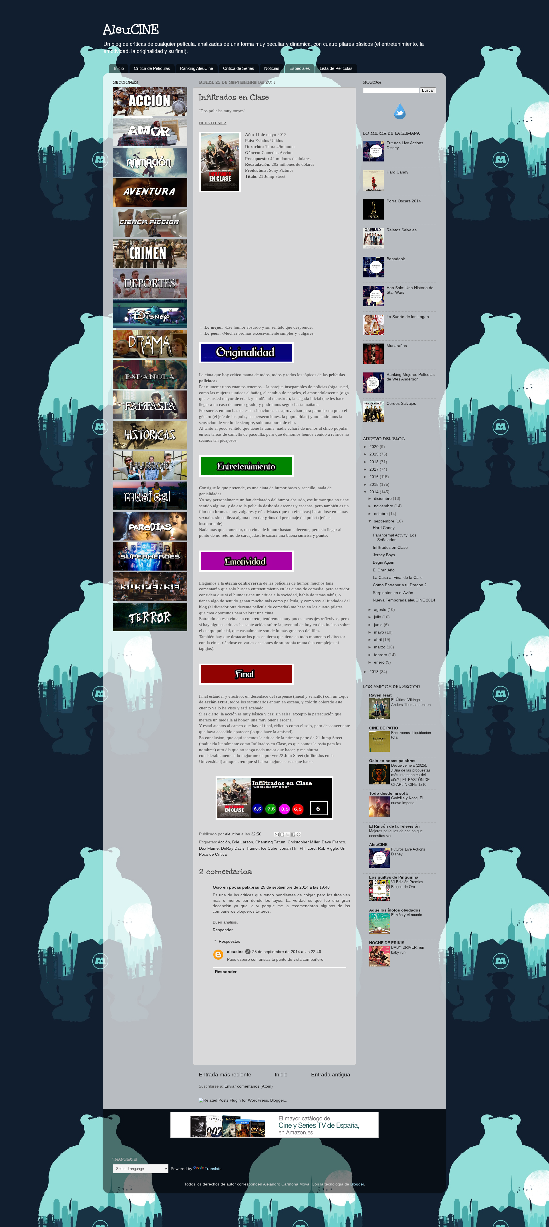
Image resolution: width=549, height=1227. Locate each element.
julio (378, 617)
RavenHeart (380, 695)
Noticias (271, 68)
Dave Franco (333, 842)
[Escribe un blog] (282, 834)
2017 (374, 469)
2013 (374, 672)
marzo (380, 647)
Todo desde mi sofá (388, 793)
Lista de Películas (336, 68)
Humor (253, 848)
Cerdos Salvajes (401, 403)
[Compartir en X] (288, 834)
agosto (380, 609)
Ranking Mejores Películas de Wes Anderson (411, 376)
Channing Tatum (270, 842)
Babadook (396, 259)
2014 (374, 492)
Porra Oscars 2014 (404, 201)
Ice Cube (269, 848)
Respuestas (229, 941)
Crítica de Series (238, 68)
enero (380, 662)
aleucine (235, 952)
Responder (223, 930)
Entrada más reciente (225, 1075)
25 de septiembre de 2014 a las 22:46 (286, 952)
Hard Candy (397, 172)
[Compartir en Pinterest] (298, 834)
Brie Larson (242, 842)
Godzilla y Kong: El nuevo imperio (407, 800)
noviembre (384, 506)
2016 (374, 477)
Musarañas (397, 346)
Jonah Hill (288, 848)
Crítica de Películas (152, 68)
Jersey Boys (384, 555)
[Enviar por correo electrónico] (277, 834)
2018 (374, 462)
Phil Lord (308, 848)
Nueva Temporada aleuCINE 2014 (404, 600)
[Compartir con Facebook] (293, 834)
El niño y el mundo (406, 915)
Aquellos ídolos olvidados (395, 910)
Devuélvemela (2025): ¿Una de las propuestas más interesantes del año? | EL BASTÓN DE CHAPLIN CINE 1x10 (411, 775)
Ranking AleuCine (196, 68)
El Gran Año (384, 570)
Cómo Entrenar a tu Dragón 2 (400, 585)
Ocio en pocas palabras (236, 887)
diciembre (383, 498)
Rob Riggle (328, 848)
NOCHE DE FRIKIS (386, 943)
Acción (224, 842)
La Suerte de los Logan (408, 317)
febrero (381, 655)
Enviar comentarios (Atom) (248, 1086)
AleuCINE (131, 29)
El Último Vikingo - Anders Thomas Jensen (411, 702)
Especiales (299, 68)
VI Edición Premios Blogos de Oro (407, 884)
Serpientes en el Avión (393, 593)
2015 (374, 484)
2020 (374, 447)
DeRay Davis (232, 848)
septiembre (384, 521)
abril (378, 640)
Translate (213, 1169)
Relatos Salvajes (402, 230)
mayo (379, 632)
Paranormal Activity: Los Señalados (394, 537)
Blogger (357, 1184)
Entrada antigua (330, 1075)
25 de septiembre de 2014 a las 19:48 (295, 887)
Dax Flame (209, 848)
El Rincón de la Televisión (394, 826)
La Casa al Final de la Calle (398, 577)
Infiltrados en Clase (390, 547)
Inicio (119, 68)
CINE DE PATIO (383, 728)
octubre (381, 514)
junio (379, 625)
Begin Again (383, 562)
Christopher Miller (303, 842)
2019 (374, 454)
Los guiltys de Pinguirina (393, 877)
